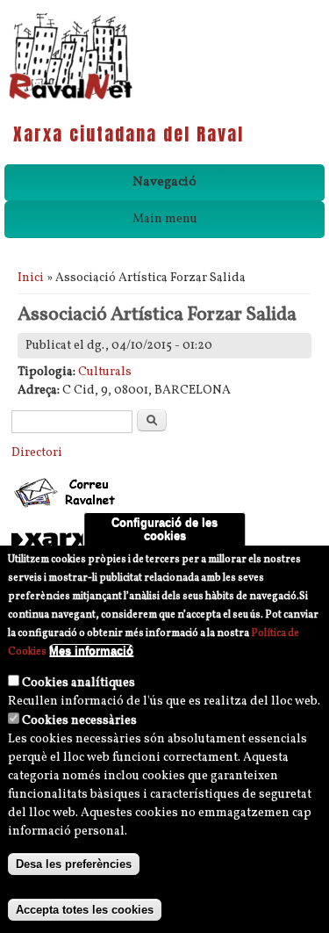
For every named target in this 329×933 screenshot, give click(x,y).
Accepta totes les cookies (85, 909)
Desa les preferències (74, 864)
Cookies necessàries (79, 720)
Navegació (164, 182)
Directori (36, 453)
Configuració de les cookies (164, 529)
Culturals (105, 372)
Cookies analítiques (78, 683)
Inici (31, 278)
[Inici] (70, 98)
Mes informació (91, 650)
